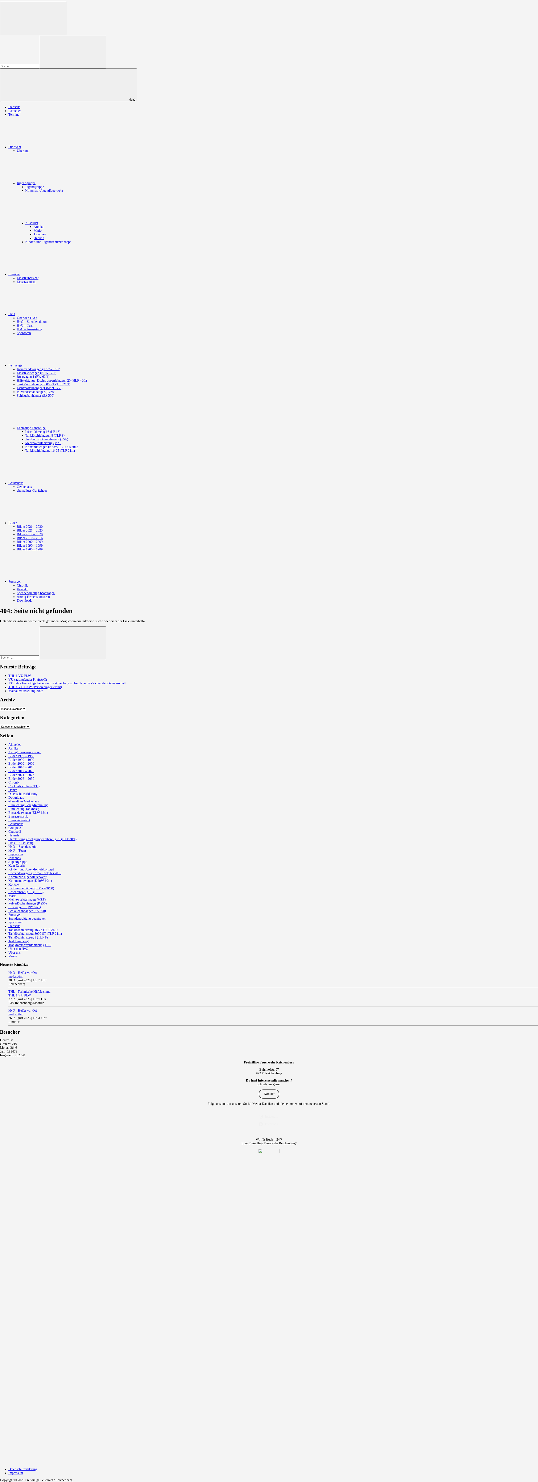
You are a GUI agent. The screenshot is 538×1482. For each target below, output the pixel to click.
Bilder (12, 523)
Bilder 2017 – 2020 (30, 534)
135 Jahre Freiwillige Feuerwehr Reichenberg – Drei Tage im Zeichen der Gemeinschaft (67, 683)
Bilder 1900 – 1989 (30, 549)
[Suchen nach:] (20, 66)
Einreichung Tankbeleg (23, 809)
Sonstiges (14, 581)
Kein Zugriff (16, 865)
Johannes (40, 234)
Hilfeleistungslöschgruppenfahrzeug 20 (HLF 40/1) (42, 839)
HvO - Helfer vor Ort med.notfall (22, 974)
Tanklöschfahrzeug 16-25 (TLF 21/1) (50, 450)
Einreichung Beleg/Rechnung (28, 805)
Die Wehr (14, 147)
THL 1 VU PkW (19, 675)
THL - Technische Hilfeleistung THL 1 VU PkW (29, 993)
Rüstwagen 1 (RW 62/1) (33, 376)
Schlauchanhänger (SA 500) (35, 395)
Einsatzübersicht (27, 278)
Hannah (39, 238)
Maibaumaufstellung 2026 (25, 691)
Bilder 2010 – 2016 (30, 538)
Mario (38, 230)
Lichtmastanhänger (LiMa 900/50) (39, 388)
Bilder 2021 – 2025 (30, 530)
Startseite (14, 107)
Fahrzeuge (15, 365)
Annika (39, 226)
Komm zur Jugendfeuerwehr (44, 190)
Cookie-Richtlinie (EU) (24, 786)
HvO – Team (25, 325)
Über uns (23, 150)
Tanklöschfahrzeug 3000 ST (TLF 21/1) (43, 384)
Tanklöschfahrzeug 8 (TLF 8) (45, 435)
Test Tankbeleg (18, 941)
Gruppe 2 (14, 828)
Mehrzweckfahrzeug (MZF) (43, 443)
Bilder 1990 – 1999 (30, 545)
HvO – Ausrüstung (29, 329)
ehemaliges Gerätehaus (32, 490)
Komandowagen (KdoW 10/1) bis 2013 (51, 447)
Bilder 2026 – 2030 (30, 526)
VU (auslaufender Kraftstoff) (27, 679)
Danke (12, 790)
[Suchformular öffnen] (33, 18)
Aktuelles (14, 111)
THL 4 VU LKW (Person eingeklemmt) (35, 687)
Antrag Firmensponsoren (33, 597)
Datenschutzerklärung (22, 793)
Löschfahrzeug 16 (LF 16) (42, 431)
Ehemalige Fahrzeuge (31, 428)
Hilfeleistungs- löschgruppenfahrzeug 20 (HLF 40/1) (52, 380)
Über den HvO (27, 318)
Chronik (22, 585)
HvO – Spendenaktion (32, 321)
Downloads (24, 600)
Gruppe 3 (14, 831)
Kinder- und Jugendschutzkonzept (48, 242)
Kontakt (22, 589)
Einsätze (14, 274)
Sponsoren (24, 333)
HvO (11, 314)
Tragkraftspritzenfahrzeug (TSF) (46, 439)
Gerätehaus (15, 483)
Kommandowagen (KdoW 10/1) (38, 369)
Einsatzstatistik (26, 282)
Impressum (15, 854)
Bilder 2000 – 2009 (30, 541)
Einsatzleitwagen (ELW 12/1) (36, 373)
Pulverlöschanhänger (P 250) (36, 392)
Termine (13, 114)
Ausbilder (31, 223)
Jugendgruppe (26, 183)
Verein (12, 956)
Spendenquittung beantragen (36, 593)
